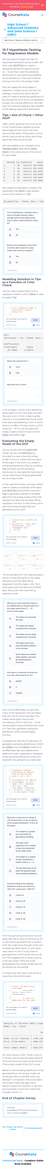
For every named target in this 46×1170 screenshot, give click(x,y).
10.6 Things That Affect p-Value (12, 1128)
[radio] (23, 229)
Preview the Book (13, 1160)
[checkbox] (23, 618)
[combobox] (23, 40)
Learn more (27, 6)
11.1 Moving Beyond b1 (33, 1128)
